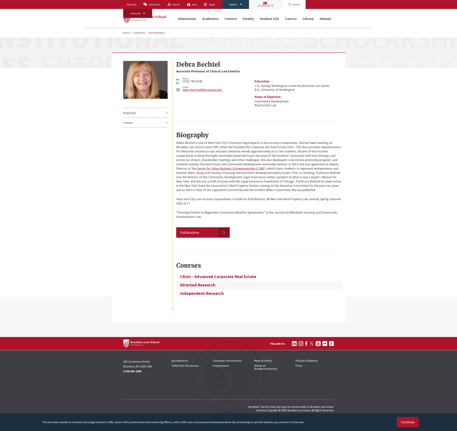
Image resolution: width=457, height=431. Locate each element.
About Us (131, 4)
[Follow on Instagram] (300, 343)
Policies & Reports (306, 360)
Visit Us (176, 4)
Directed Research (197, 285)
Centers (231, 19)
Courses (128, 122)
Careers (291, 19)
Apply (212, 4)
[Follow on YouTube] (318, 343)
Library (308, 19)
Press (298, 365)
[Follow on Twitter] (311, 343)
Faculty (248, 19)
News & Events (263, 360)
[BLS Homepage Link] (145, 18)
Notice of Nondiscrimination (265, 367)
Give (194, 4)
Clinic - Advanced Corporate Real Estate (218, 276)
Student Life (269, 19)
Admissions (187, 19)
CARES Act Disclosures (185, 365)
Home (126, 32)
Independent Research (202, 293)
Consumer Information (227, 360)
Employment (221, 365)
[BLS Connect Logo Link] (265, 4)
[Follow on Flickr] (324, 343)
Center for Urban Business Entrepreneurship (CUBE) (231, 168)
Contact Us (154, 4)
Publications (189, 232)
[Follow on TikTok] (331, 343)
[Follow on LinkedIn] (294, 343)
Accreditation (180, 360)
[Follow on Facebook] (306, 343)
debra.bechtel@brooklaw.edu (202, 90)
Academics (210, 19)
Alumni (325, 19)
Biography (129, 113)
